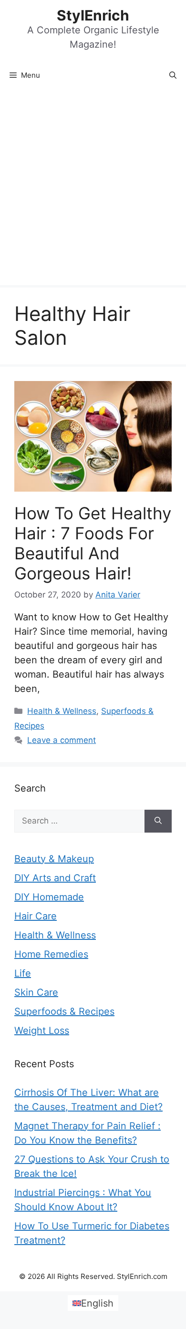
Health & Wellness (61, 711)
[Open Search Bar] (173, 75)
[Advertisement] (93, 187)
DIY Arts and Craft (55, 878)
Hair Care (35, 916)
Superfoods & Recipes (64, 1011)
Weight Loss (41, 1030)
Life (22, 973)
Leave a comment (61, 740)
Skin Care (36, 992)
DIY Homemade (49, 897)
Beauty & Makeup (54, 859)
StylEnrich (93, 15)
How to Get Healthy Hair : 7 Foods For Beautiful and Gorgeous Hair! (92, 543)
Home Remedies (51, 954)
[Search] (158, 821)
